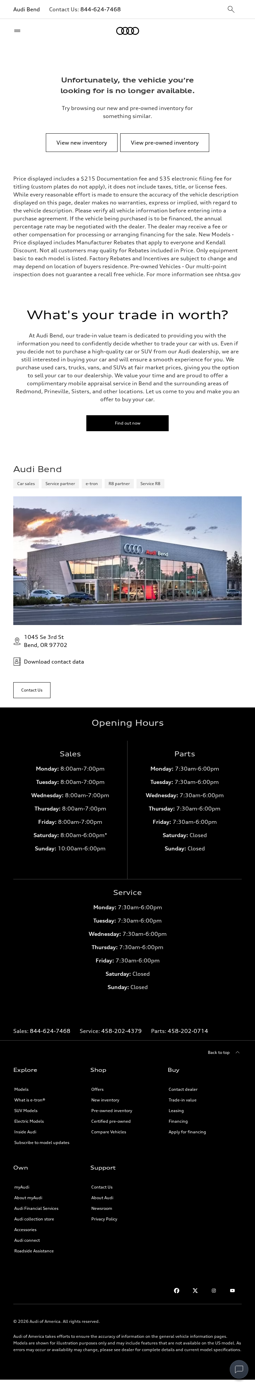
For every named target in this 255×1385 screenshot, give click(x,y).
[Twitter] (195, 1290)
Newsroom (101, 1208)
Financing (178, 1121)
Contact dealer (183, 1089)
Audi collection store (34, 1218)
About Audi (102, 1197)
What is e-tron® (29, 1099)
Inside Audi (25, 1131)
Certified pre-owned (111, 1121)
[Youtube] (232, 1290)
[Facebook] (176, 1290)
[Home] (127, 31)
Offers (97, 1089)
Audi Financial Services (36, 1208)
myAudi (21, 1187)
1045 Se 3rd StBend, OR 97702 (45, 641)
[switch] (239, 1369)
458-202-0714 (188, 1031)
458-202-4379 (121, 1031)
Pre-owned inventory (111, 1110)
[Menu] (18, 31)
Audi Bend (26, 9)
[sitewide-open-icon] (231, 9)
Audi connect (27, 1240)
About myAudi (28, 1197)
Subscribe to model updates (41, 1142)
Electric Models (29, 1121)
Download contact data (54, 661)
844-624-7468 (100, 9)
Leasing (176, 1110)
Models (21, 1089)
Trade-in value (183, 1099)
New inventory (105, 1099)
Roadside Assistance (34, 1250)
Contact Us (102, 1187)
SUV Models (26, 1110)
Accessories (25, 1229)
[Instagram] (214, 1290)
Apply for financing (187, 1131)
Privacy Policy (104, 1218)
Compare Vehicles (108, 1131)
